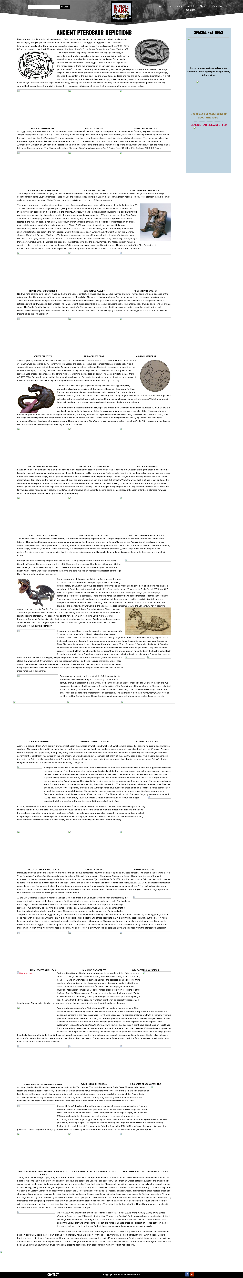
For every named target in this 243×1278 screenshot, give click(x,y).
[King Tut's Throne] (94, 91)
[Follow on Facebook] (187, 1274)
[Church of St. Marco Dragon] (94, 429)
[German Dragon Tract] (148, 702)
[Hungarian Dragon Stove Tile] (145, 1047)
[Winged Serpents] (42, 319)
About (203, 6)
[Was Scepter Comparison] (145, 933)
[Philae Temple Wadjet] (145, 253)
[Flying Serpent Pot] (94, 319)
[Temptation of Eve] (94, 832)
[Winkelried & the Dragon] (94, 1047)
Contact (190, 10)
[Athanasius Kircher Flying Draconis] (42, 1047)
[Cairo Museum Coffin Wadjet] (145, 153)
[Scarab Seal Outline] (94, 153)
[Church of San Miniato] (40, 702)
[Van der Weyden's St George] (94, 498)
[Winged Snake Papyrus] (145, 91)
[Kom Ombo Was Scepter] (94, 933)
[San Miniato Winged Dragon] (94, 702)
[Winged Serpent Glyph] (42, 91)
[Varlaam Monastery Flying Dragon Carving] (145, 1134)
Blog (168, 6)
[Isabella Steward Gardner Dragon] (145, 498)
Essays (178, 6)
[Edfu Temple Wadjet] (94, 253)
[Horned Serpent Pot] (145, 319)
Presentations (216, 6)
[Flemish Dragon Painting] (145, 429)
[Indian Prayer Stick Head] (42, 933)
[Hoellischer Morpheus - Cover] (42, 832)
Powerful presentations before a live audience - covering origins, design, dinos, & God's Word (208, 72)
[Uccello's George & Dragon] (42, 498)
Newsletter (191, 6)
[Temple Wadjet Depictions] (42, 253)
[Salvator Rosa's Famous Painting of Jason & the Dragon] (42, 1134)
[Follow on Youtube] (192, 1274)
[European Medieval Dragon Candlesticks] (94, 1134)
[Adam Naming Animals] (145, 832)
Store (160, 6)
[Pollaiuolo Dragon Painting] (42, 429)
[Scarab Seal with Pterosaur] (42, 153)
